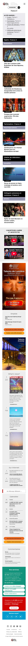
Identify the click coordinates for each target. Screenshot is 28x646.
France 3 (12, 17)
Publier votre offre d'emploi (14, 333)
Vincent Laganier (9, 561)
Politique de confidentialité (11, 631)
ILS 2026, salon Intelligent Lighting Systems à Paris (14, 513)
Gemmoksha (8, 556)
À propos (8, 629)
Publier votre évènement (14, 542)
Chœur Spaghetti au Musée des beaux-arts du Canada (16, 531)
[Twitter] (16, 616)
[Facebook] (7, 616)
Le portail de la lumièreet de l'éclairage (14, 3)
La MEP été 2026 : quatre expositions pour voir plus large (15, 504)
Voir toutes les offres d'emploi (14, 329)
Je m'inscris (14, 608)
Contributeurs (14, 629)
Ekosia (6, 551)
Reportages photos (13, 23)
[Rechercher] (19, 7)
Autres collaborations (11, 593)
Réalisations (10, 19)
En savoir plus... (13, 404)
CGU (20, 629)
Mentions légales (9, 634)
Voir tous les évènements (14, 538)
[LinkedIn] (11, 616)
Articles (9, 34)
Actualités (10, 28)
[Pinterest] (8, 626)
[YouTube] (20, 616)
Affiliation (20, 631)
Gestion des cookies (18, 634)
